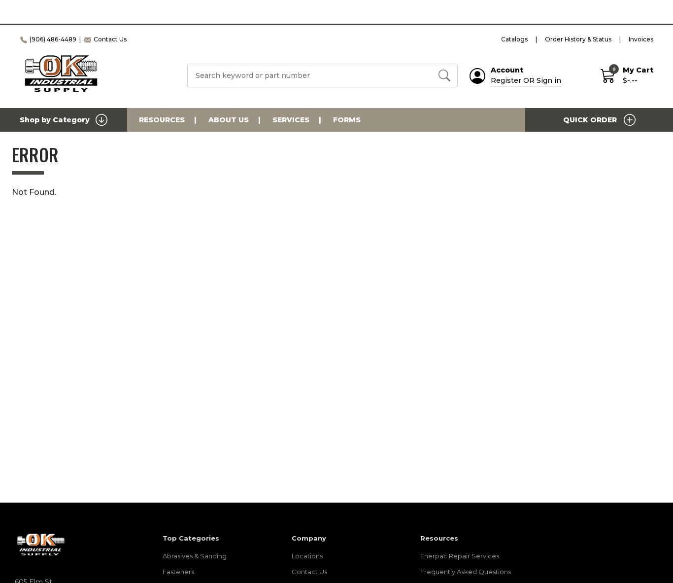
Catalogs (514, 39)
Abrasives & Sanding (195, 556)
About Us (228, 119)
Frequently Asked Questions (465, 572)
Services (290, 119)
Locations (307, 556)
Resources (162, 119)
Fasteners (178, 572)
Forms (347, 119)
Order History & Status (578, 39)
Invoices (641, 39)
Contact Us (309, 572)
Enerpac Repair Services (459, 556)
